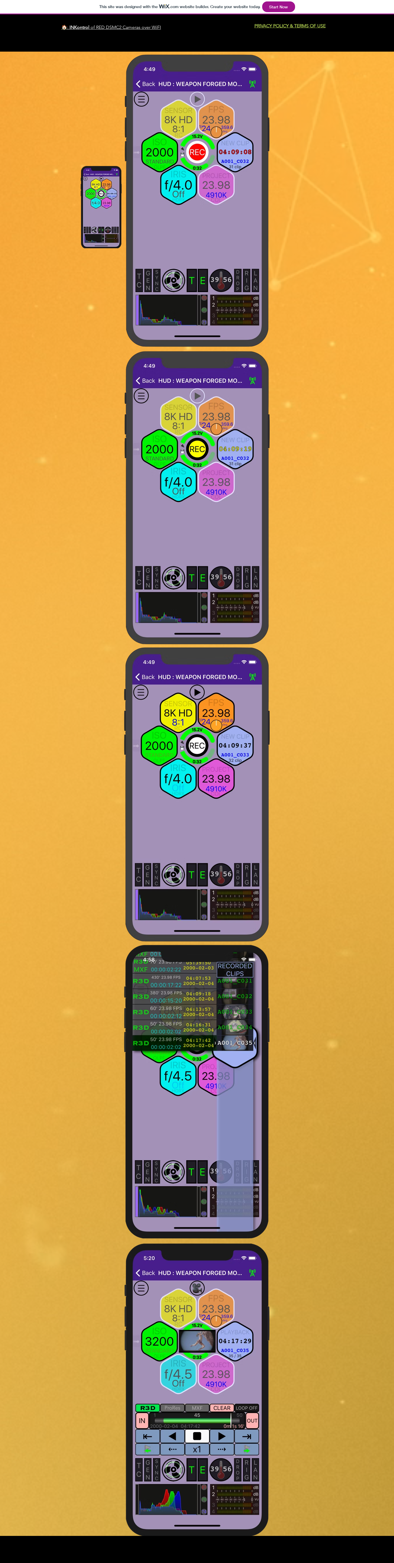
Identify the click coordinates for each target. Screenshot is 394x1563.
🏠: (65, 27)
